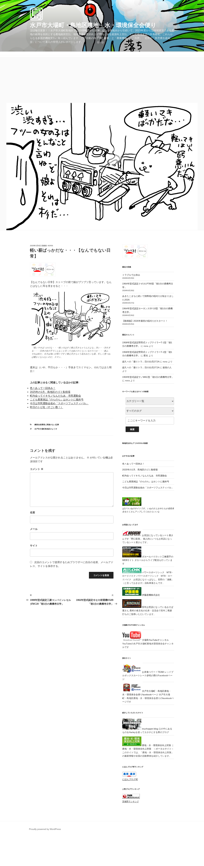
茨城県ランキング (130, 801)
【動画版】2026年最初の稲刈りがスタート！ (145, 321)
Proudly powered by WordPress (45, 829)
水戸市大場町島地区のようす (45, 429)
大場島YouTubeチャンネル (155, 640)
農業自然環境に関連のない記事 (46, 425)
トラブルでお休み (131, 275)
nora (50, 246)
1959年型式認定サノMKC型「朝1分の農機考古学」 (148, 377)
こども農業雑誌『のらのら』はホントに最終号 (57, 399)
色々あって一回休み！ (42, 388)
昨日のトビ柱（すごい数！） (46, 407)
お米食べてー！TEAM (152, 672)
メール (34, 529)
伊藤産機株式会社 (150, 595)
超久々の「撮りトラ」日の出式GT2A (140, 361)
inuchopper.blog (149, 728)
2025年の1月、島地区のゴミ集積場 (50, 392)
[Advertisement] (102, 79)
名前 (32, 512)
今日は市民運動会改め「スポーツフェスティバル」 (59, 403)
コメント (36, 469)
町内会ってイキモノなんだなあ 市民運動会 (55, 395)
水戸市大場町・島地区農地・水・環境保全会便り (93, 25)
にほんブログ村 (130, 779)
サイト (34, 545)
